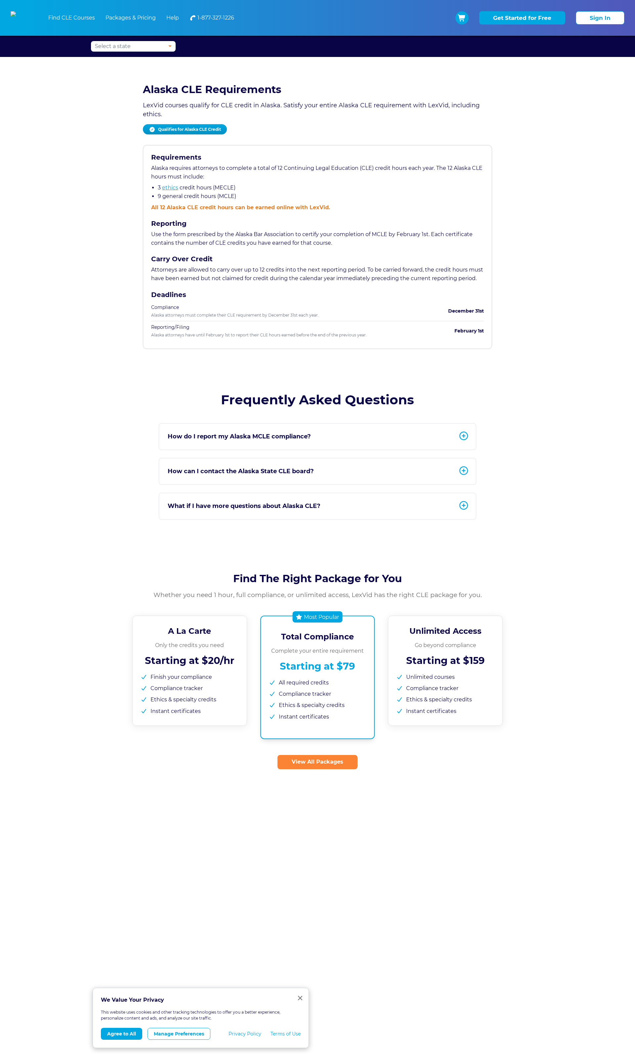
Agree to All (121, 1034)
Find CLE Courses (71, 18)
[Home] (21, 18)
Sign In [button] (600, 18)
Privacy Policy (245, 1034)
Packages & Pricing (131, 18)
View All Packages (317, 762)
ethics (170, 187)
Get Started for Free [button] (522, 18)
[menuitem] (212, 18)
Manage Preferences (179, 1034)
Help (172, 18)
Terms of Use (286, 1034)
